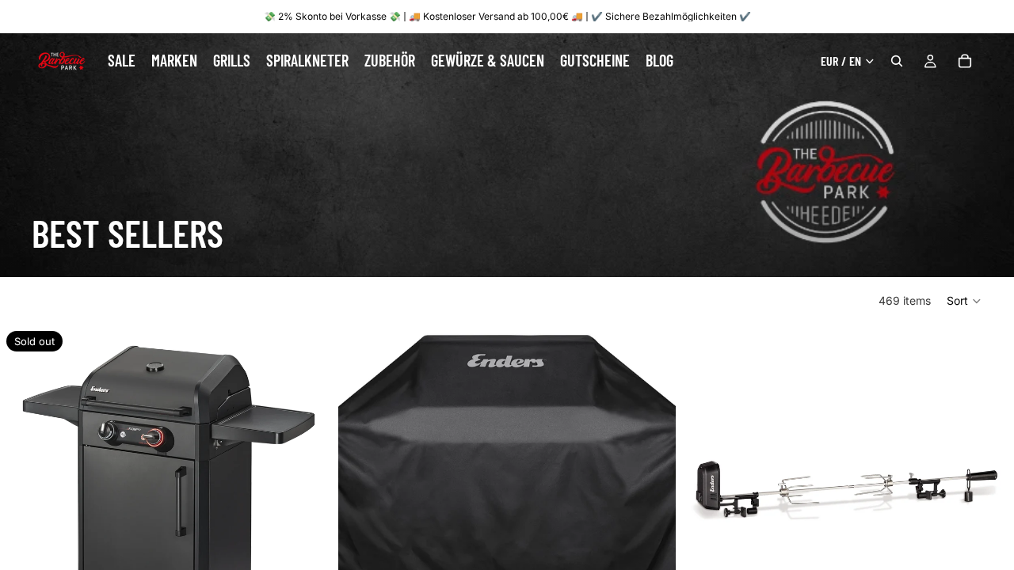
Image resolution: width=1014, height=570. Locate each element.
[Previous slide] (700, 493)
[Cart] (964, 61)
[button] (964, 300)
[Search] (896, 61)
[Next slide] (990, 493)
